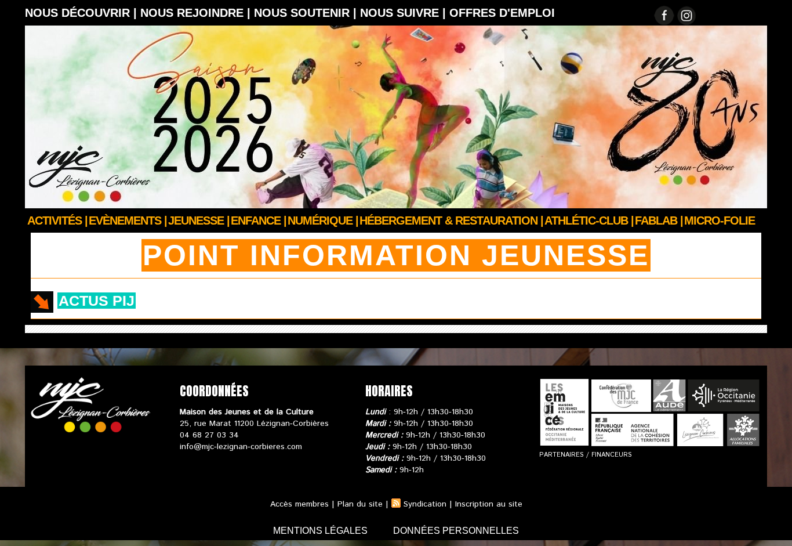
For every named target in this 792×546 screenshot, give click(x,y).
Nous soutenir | (307, 12)
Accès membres (299, 504)
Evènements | (128, 220)
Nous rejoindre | (197, 12)
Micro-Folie (719, 220)
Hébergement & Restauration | (451, 220)
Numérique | (323, 220)
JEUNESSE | (199, 220)
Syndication (425, 504)
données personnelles (456, 531)
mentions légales (321, 531)
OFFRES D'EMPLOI (502, 12)
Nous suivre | (404, 12)
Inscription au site (488, 504)
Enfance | (258, 220)
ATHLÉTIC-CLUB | (589, 220)
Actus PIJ (97, 300)
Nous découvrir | (82, 12)
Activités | (57, 220)
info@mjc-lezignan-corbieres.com (241, 447)
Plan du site (360, 504)
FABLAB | (659, 220)
